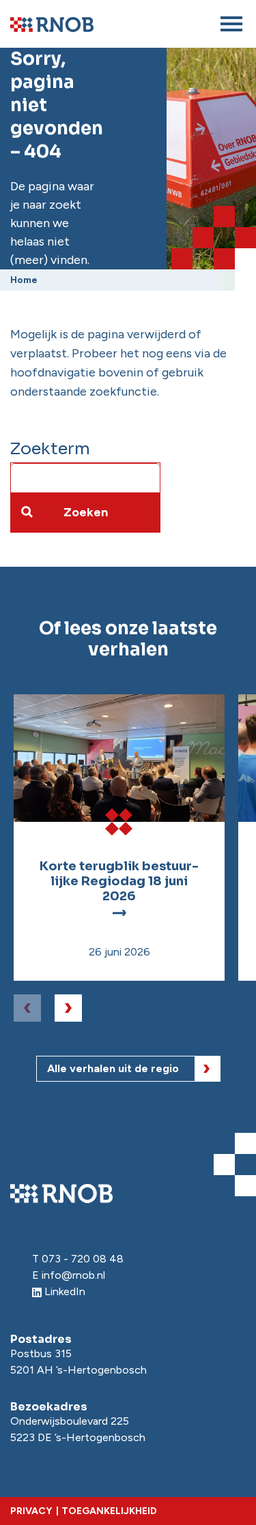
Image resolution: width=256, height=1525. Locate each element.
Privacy (31, 1511)
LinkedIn (64, 1291)
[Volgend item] (68, 1008)
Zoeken (85, 512)
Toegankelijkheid (109, 1511)
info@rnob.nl (73, 1275)
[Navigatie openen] (231, 24)
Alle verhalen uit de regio (113, 1068)
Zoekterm (50, 449)
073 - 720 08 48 (83, 1258)
